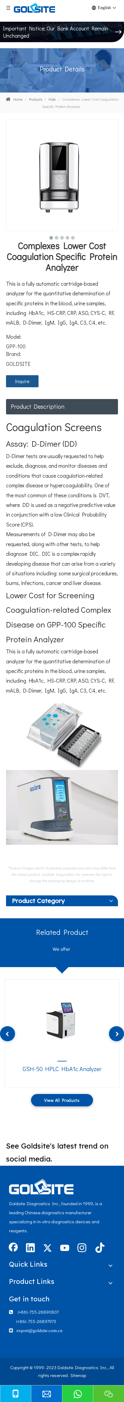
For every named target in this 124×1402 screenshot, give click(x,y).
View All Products (61, 1100)
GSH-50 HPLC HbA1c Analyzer (62, 1069)
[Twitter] (47, 1248)
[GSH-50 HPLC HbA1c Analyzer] (62, 1018)
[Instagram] (82, 1248)
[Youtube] (64, 1248)
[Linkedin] (30, 1248)
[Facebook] (13, 1248)
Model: (13, 337)
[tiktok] (99, 1248)
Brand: (13, 354)
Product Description (37, 406)
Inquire (22, 381)
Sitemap (78, 1375)
